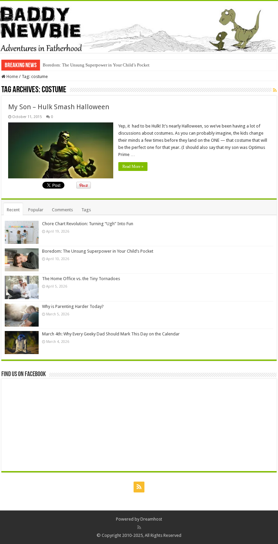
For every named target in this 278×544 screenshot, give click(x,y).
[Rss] (139, 487)
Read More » (132, 166)
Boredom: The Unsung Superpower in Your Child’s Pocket (96, 64)
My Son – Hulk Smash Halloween (58, 107)
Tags (86, 209)
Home (11, 76)
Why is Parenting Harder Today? (73, 306)
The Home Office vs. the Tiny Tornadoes (81, 278)
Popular (35, 209)
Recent (13, 209)
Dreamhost (151, 519)
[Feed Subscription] (275, 90)
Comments (62, 209)
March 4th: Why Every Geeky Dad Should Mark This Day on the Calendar (111, 333)
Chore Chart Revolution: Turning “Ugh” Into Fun (87, 223)
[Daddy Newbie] (139, 27)
